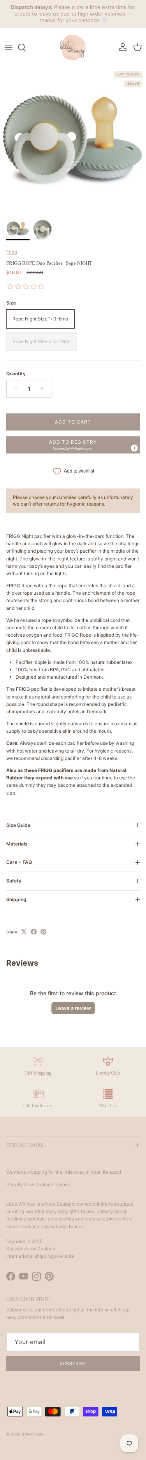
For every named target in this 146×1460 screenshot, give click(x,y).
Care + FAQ (19, 862)
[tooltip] (134, 448)
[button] (73, 444)
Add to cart (73, 422)
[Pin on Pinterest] (43, 932)
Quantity (16, 373)
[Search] (25, 47)
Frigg (11, 252)
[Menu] (8, 47)
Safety (13, 881)
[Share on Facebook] (34, 932)
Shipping (16, 899)
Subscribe (73, 1363)
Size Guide (18, 825)
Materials (17, 844)
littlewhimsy (32, 1434)
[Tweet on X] (24, 932)
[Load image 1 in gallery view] (73, 140)
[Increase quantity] (44, 388)
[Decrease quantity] (13, 388)
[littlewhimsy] (73, 47)
